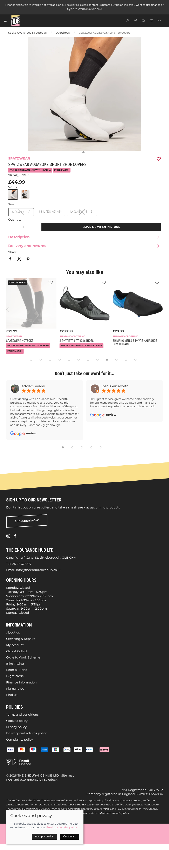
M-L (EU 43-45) (50, 211)
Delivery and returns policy (26, 733)
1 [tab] (84, 153)
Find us (11, 695)
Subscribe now (27, 521)
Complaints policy (19, 739)
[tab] (31, 360)
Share (12, 252)
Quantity (14, 219)
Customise (69, 836)
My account (15, 645)
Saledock (51, 779)
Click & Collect (16, 651)
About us (13, 632)
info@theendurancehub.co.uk (38, 570)
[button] (5, 21)
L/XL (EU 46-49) (82, 211)
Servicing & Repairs (20, 639)
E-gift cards (14, 676)
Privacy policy (16, 727)
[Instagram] (8, 536)
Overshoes (63, 33)
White (13, 187)
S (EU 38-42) (21, 212)
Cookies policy (17, 721)
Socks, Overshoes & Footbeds (27, 33)
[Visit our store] (135, 21)
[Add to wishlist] (50, 282)
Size (11, 204)
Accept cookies (44, 836)
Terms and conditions (22, 714)
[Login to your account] (127, 21)
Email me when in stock (101, 227)
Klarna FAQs (15, 688)
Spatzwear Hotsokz (19, 341)
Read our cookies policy (61, 827)
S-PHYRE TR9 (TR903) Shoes (76, 341)
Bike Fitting (15, 664)
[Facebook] (15, 536)
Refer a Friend (16, 670)
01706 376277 (21, 564)
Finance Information (21, 682)
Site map (68, 775)
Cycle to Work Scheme (23, 657)
